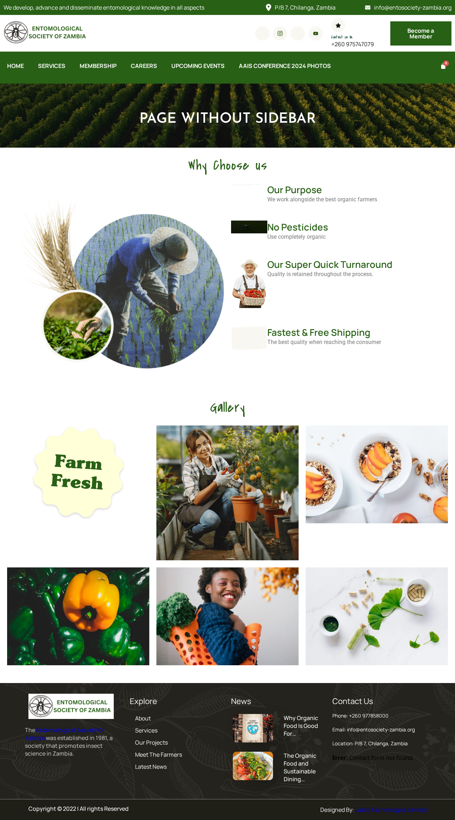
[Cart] (442, 66)
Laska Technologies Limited (391, 810)
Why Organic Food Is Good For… (301, 725)
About (143, 718)
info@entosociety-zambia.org (412, 7)
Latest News (151, 767)
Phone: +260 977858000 (360, 715)
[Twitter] (298, 33)
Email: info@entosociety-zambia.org (373, 729)
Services (51, 66)
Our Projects (151, 742)
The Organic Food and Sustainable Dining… (300, 767)
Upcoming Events (198, 66)
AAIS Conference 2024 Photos (285, 66)
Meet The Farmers (158, 754)
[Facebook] (262, 33)
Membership (98, 66)
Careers (144, 66)
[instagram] (280, 33)
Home (15, 66)
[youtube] (316, 33)
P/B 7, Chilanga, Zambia (305, 7)
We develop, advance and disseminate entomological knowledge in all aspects (104, 7)
